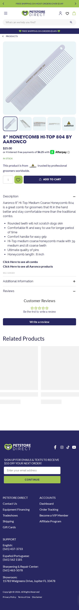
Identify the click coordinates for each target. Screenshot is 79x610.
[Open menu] (6, 13)
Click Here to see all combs (20, 261)
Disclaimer (37, 597)
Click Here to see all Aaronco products (28, 266)
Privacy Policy (9, 597)
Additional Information (18, 281)
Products (12, 36)
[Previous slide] (3, 4)
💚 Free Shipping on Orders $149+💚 (39, 31)
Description (10, 196)
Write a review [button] (39, 322)
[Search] (71, 22)
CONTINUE (32, 479)
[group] (39, 78)
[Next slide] (75, 4)
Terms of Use (24, 597)
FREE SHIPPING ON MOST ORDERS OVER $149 (39, 3)
